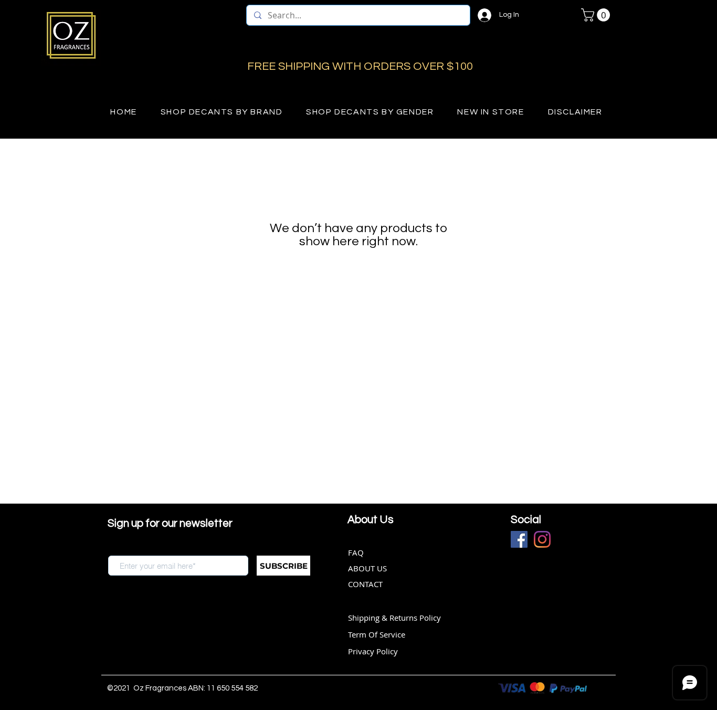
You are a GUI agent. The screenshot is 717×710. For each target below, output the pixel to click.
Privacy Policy (373, 651)
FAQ (356, 552)
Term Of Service (376, 634)
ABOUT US (367, 568)
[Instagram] (542, 539)
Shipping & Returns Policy (394, 617)
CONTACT (365, 584)
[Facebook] (519, 539)
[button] (597, 15)
